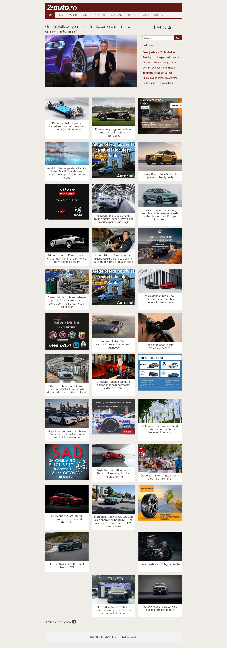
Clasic (146, 15)
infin (135, 637)
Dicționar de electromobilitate (159, 83)
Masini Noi (73, 15)
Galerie (86, 15)
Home (50, 15)
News (60, 15)
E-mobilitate (116, 15)
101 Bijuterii (132, 15)
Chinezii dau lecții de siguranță (159, 62)
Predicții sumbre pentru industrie (161, 57)
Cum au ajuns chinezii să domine (160, 78)
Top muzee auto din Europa (157, 72)
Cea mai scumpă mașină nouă (159, 67)
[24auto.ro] (61, 11)
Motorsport (100, 15)
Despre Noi (159, 15)
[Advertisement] (113, 552)
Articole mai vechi (58, 622)
